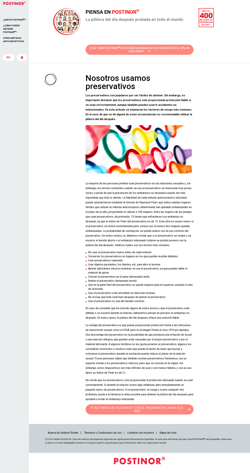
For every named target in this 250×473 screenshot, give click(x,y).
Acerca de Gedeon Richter (63, 432)
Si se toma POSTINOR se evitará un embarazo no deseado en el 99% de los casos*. (139, 49)
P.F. (9, 57)
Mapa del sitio (168, 432)
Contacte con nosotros (140, 432)
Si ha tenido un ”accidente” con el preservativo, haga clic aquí (137, 409)
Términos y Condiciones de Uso (103, 432)
